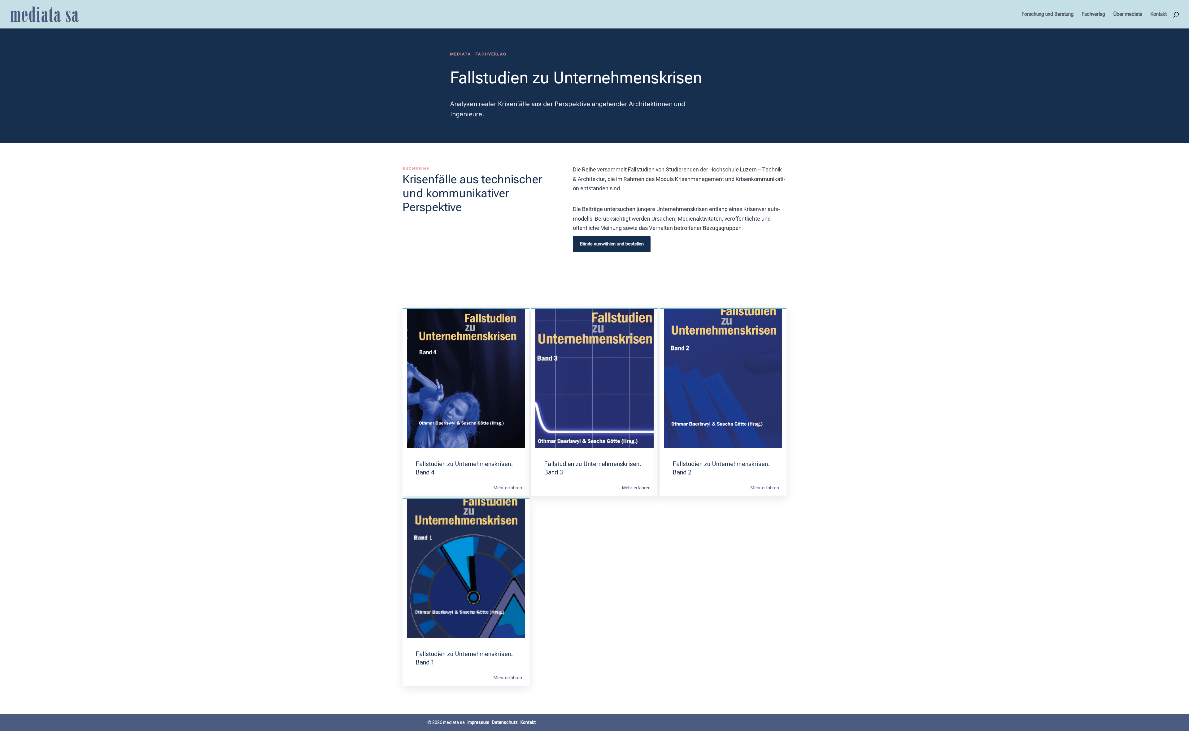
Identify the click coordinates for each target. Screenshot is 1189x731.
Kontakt (1158, 14)
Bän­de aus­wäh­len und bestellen (612, 244)
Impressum (478, 722)
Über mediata (1127, 14)
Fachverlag (1093, 14)
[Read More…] (507, 488)
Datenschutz (505, 722)
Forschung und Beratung (1047, 14)
